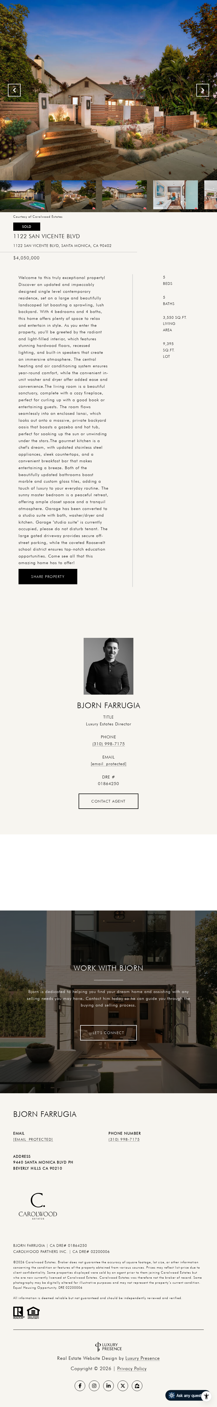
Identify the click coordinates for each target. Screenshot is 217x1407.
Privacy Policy (132, 1368)
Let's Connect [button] (108, 1033)
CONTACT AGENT (108, 801)
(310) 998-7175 (108, 743)
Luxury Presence (142, 1358)
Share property (48, 576)
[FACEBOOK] (80, 1385)
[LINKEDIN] (108, 1385)
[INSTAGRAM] (94, 1385)
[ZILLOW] (137, 1385)
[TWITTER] (122, 1385)
